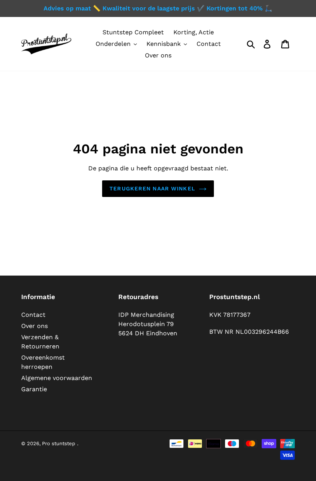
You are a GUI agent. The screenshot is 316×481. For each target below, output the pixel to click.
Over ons (34, 326)
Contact (33, 314)
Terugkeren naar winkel (152, 188)
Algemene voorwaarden (56, 378)
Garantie (34, 389)
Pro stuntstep (58, 443)
